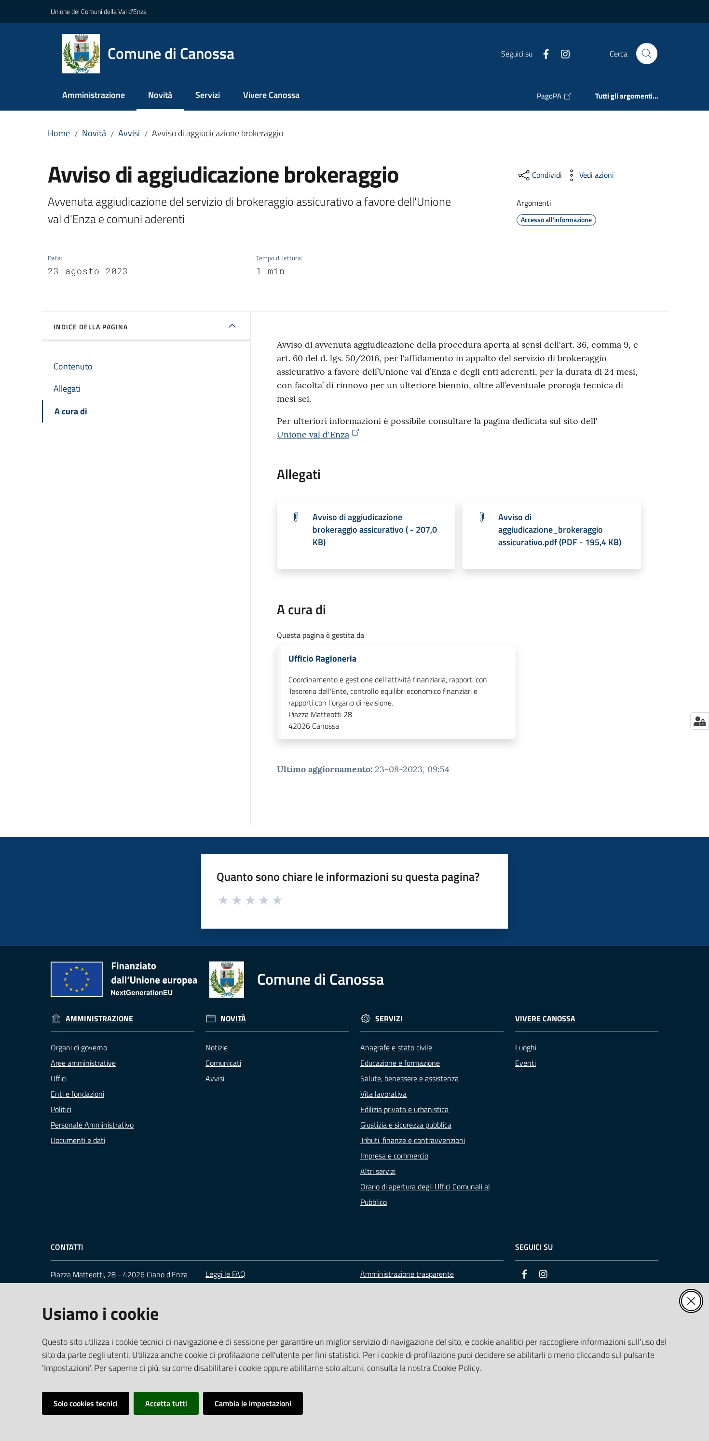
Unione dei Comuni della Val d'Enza (99, 11)
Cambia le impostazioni (253, 1403)
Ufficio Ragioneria (322, 658)
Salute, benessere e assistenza (409, 1078)
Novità (94, 133)
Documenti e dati (78, 1140)
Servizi (389, 1018)
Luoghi (525, 1047)
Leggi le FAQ (225, 1274)
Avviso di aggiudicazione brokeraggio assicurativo (375, 529)
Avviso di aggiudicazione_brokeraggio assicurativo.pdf (559, 529)
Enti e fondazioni (77, 1094)
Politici (61, 1109)
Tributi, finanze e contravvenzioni (412, 1140)
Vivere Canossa (545, 1018)
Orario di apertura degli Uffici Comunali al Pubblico (425, 1194)
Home (59, 133)
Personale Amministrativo (92, 1124)
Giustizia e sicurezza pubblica (405, 1124)
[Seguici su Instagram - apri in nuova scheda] (561, 53)
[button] (646, 53)
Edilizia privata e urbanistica (404, 1109)
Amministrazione (99, 1018)
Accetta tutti (166, 1403)
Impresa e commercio (394, 1155)
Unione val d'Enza (313, 434)
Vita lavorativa (383, 1094)
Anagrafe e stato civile (396, 1047)
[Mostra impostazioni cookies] (699, 721)
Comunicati (223, 1063)
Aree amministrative (83, 1063)
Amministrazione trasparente (407, 1274)
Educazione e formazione (400, 1063)
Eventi (525, 1063)
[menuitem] (93, 96)
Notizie (216, 1047)
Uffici (59, 1078)
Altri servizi (377, 1171)
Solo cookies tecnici (86, 1403)
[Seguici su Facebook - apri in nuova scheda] (542, 53)
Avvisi (129, 133)
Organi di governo (79, 1047)
